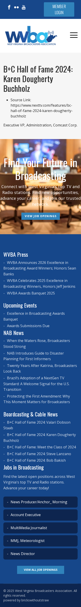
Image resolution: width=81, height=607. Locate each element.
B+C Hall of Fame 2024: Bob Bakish (36, 460)
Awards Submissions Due (28, 325)
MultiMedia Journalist (28, 527)
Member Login (59, 9)
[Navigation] (74, 35)
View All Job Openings (40, 570)
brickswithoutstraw (35, 600)
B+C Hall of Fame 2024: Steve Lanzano (38, 453)
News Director (22, 553)
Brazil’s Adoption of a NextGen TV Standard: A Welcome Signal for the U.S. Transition (36, 383)
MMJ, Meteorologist (27, 540)
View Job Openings (40, 216)
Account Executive (25, 514)
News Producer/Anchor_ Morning (38, 501)
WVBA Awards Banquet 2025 (30, 293)
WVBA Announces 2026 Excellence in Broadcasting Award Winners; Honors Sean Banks (39, 268)
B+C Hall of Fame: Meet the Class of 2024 (41, 447)
